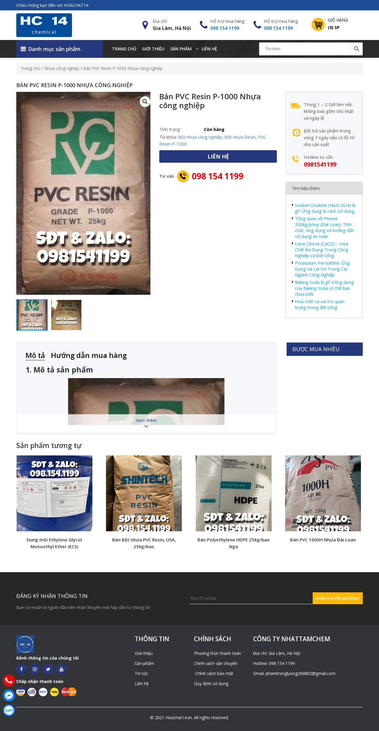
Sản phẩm (181, 49)
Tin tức (141, 673)
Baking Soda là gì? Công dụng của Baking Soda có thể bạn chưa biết (324, 288)
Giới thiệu (153, 49)
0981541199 (320, 164)
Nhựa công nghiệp (61, 68)
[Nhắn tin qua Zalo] (9, 710)
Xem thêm (146, 420)
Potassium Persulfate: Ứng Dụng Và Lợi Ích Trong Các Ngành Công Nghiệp (322, 269)
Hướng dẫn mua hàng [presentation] (89, 355)
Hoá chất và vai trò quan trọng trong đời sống (319, 304)
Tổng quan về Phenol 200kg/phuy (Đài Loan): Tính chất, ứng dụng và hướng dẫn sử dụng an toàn (324, 227)
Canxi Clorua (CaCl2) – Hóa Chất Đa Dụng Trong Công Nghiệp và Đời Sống (321, 249)
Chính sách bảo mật (213, 673)
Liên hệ (209, 49)
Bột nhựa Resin (240, 137)
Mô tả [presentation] (35, 355)
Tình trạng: (170, 129)
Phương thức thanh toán (217, 653)
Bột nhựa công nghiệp (200, 137)
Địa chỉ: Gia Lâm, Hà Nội (276, 653)
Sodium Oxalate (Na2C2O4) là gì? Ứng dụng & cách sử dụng (325, 208)
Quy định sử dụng (211, 683)
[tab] (38, 356)
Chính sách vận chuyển (215, 663)
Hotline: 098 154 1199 (274, 663)
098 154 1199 (224, 28)
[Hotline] (9, 681)
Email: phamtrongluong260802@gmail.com (294, 673)
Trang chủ (124, 49)
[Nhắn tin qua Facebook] (9, 695)
